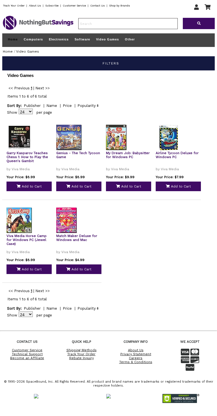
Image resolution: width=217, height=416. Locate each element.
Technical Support (27, 354)
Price (67, 106)
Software (82, 39)
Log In (116, 387)
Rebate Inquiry (81, 358)
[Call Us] (123, 412)
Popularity (86, 106)
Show (12, 112)
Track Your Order (14, 5)
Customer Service (74, 5)
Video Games (107, 39)
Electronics (59, 39)
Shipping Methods (81, 350)
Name (51, 106)
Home (13, 39)
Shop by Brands (119, 5)
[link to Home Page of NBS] (38, 29)
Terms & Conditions (135, 362)
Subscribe (51, 5)
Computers (33, 39)
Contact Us (97, 5)
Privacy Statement (135, 354)
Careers (135, 358)
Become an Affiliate (27, 358)
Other (130, 39)
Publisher (32, 106)
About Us (35, 5)
